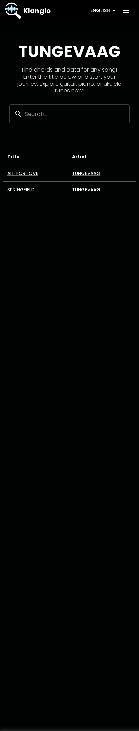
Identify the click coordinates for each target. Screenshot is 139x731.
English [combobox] (100, 10)
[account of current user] (126, 11)
